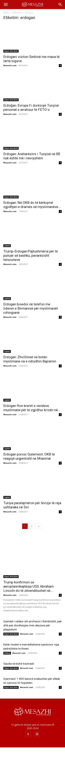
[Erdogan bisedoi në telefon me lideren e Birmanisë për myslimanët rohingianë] (32, 285)
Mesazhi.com (9, 65)
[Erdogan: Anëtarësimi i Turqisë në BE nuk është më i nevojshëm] (32, 135)
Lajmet (7, 245)
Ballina (6, 12)
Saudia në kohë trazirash (18, 663)
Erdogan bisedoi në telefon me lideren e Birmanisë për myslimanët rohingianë (30, 308)
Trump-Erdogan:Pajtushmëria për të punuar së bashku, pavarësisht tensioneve (30, 255)
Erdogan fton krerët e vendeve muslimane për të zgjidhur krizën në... (31, 408)
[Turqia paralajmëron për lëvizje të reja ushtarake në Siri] (32, 484)
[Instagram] (37, 734)
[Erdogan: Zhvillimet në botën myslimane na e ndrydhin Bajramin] (32, 338)
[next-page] (39, 526)
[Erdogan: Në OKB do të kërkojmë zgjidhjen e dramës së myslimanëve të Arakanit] (32, 183)
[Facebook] (28, 734)
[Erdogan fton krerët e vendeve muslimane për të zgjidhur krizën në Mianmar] (32, 387)
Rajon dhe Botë (11, 51)
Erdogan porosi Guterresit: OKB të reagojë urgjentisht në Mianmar (29, 456)
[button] (5, 4)
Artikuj (7, 653)
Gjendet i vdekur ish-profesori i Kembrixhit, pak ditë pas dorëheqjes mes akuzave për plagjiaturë (32, 625)
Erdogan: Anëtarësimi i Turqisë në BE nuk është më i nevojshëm (31, 156)
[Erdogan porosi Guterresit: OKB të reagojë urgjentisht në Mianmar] (32, 435)
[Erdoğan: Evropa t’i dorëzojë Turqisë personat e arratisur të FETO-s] (32, 86)
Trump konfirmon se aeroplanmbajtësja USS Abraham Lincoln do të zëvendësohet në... (28, 586)
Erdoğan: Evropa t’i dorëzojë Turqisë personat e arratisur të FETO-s (31, 107)
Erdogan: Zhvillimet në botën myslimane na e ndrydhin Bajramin (29, 359)
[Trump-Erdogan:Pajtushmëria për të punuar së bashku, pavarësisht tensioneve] (32, 232)
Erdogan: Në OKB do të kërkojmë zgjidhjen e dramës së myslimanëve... (32, 205)
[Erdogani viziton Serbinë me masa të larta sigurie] (32, 38)
